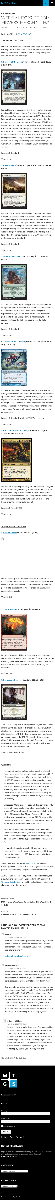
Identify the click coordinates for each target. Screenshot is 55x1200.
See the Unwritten (11, 256)
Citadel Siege (9, 165)
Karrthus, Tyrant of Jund (15, 430)
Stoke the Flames (11, 609)
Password (5, 1118)
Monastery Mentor (12, 680)
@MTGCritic (24, 34)
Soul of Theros (10, 532)
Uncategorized (8, 13)
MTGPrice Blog (9, 3)
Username (5, 1111)
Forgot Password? (17, 1137)
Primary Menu (52, 3)
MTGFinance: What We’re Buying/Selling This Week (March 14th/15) (26, 902)
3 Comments (41, 27)
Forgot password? (8, 1095)
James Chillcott (25, 27)
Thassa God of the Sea (14, 341)
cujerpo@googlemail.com (16, 956)
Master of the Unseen (13, 61)
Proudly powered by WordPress (12, 1197)
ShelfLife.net (30, 863)
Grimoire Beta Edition (10, 882)
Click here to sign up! (9, 1156)
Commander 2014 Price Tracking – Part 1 (18, 912)
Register (4, 1137)
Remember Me (9, 1126)
